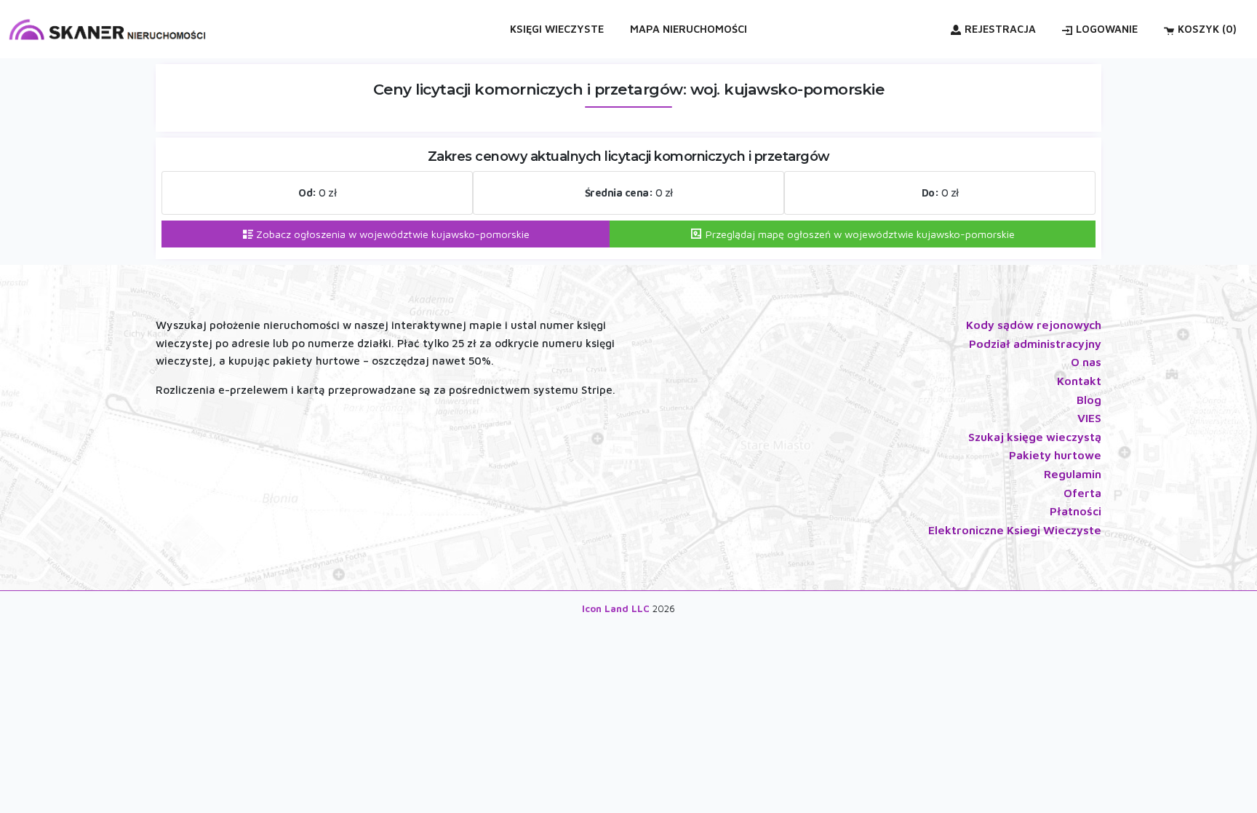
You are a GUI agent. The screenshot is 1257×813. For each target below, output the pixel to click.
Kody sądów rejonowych (1033, 324)
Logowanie (1107, 29)
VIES (1089, 417)
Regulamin (1072, 473)
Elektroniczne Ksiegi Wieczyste (1014, 529)
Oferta (1082, 492)
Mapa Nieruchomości (688, 29)
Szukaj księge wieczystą (1034, 436)
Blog (1089, 399)
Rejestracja (1000, 29)
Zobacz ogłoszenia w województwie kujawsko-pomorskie (391, 234)
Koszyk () (1207, 29)
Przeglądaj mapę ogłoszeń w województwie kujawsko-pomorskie (859, 234)
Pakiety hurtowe (1055, 454)
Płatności (1075, 510)
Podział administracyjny (1035, 343)
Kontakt (1079, 380)
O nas (1086, 361)
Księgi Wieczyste (557, 29)
